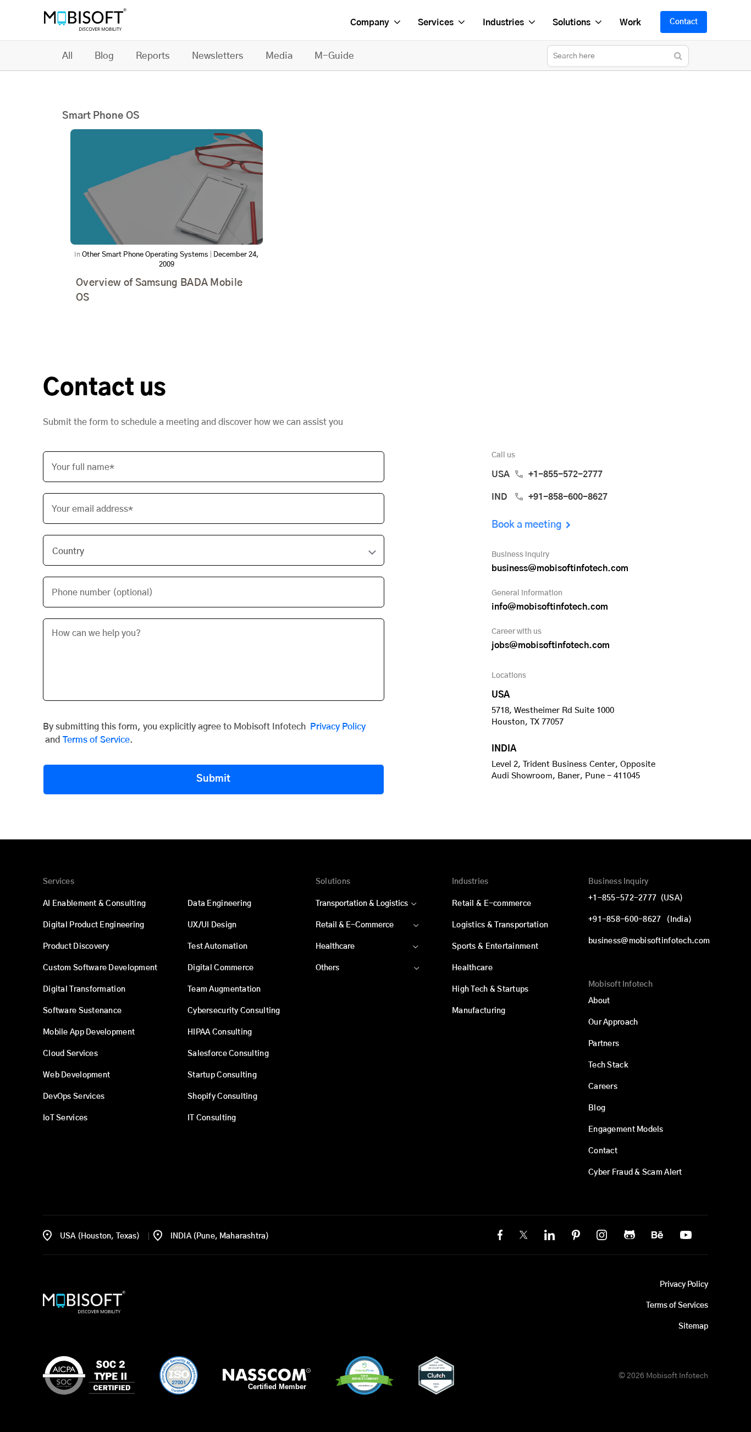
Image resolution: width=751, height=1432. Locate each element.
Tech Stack (608, 1065)
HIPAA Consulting (219, 1032)
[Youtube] (686, 1235)
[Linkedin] (549, 1235)
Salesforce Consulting (228, 1054)
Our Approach (613, 1022)
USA (547, 474)
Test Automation (217, 946)
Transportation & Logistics (362, 904)
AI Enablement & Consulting (94, 904)
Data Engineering (219, 904)
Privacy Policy (338, 726)
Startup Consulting (222, 1075)
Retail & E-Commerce (355, 925)
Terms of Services (677, 1305)
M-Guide (334, 55)
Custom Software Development (100, 968)
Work (629, 22)
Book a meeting (527, 525)
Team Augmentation (224, 989)
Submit (213, 779)
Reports (153, 55)
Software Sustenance (82, 1011)
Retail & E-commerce (491, 904)
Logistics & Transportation (500, 925)
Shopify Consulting (222, 1097)
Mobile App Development (89, 1032)
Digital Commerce (220, 968)
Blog (104, 55)
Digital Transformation (84, 989)
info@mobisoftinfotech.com (550, 606)
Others (327, 968)
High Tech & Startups (490, 989)
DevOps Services (73, 1097)
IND (550, 497)
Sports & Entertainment (495, 946)
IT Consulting (211, 1118)
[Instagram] (602, 1235)
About (599, 1001)
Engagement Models (626, 1130)
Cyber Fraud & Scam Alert (635, 1172)
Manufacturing (479, 1011)
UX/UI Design (211, 925)
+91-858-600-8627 (640, 920)
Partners (603, 1044)
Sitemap (693, 1326)
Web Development (76, 1075)
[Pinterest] (576, 1235)
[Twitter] (523, 1234)
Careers (602, 1087)
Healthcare (335, 946)
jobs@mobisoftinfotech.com (551, 645)
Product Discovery (76, 946)
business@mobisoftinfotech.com (560, 568)
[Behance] (657, 1235)
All (67, 55)
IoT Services (65, 1118)
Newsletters (218, 55)
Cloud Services (70, 1054)
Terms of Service (96, 740)
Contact (684, 22)
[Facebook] (500, 1235)
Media (279, 55)
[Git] (629, 1234)
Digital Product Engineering (94, 925)
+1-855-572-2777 (635, 898)
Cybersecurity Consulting (233, 1011)
